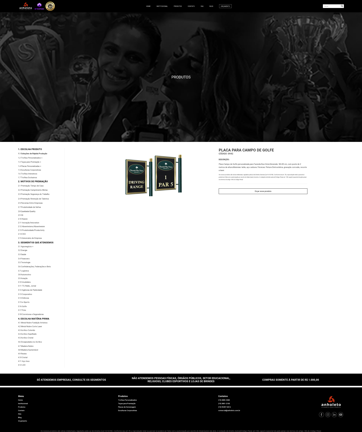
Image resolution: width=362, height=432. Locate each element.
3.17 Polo (22, 310)
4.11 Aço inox (24, 361)
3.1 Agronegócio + (25, 246)
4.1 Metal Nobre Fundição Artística (32, 323)
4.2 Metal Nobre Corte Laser (30, 326)
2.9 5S (20, 215)
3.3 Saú (22, 254)
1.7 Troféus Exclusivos (27, 177)
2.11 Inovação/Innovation (28, 223)
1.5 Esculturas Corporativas (29, 170)
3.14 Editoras (23, 298)
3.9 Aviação (23, 278)
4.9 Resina (22, 354)
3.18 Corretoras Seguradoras (31, 314)
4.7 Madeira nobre (25, 346)
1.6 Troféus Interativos (27, 174)
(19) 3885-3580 (224, 400)
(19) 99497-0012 (224, 407)
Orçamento (225, 6)
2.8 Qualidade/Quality (26, 211)
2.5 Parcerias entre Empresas (30, 203)
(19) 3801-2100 (224, 404)
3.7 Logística (23, 271)
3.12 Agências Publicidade (30, 290)
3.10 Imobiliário (24, 282)
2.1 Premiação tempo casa (30, 186)
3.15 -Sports (23, 302)
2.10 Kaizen (23, 219)
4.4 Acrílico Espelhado (27, 334)
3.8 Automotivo (24, 274)
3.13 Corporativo (25, 294)
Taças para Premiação (127, 404)
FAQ (202, 6)
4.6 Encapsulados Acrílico (30, 342)
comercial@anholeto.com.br (229, 410)
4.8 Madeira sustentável (28, 350)
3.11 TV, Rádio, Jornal (27, 286)
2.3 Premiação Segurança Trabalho (33, 194)
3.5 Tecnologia (24, 262)
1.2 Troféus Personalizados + (30, 158)
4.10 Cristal (22, 357)
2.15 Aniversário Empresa (30, 238)
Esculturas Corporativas (127, 410)
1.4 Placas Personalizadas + (29, 166)
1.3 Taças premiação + (29, 162)
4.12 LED (21, 365)
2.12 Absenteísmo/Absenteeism (31, 226)
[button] (39, 6)
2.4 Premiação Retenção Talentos (33, 199)
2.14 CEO (22, 234)
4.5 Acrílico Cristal (25, 338)
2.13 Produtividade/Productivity (31, 230)
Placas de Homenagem (127, 407)
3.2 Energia (22, 250)
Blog (211, 6)
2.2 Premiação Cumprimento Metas (33, 190)
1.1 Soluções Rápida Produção (32, 153)
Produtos (178, 6)
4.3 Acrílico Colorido (26, 330)
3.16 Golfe (22, 306)
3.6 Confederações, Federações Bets (34, 266)
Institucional (162, 6)
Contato (191, 6)
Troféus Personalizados (127, 400)
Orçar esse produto (263, 191)
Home (148, 6)
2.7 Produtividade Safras (29, 207)
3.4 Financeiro (24, 259)
